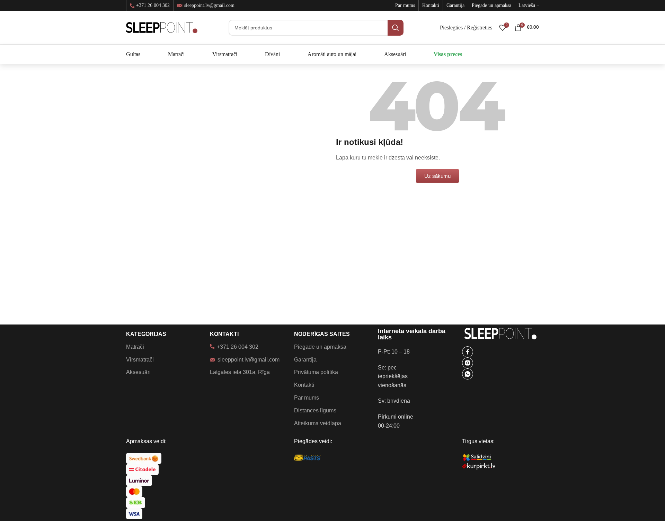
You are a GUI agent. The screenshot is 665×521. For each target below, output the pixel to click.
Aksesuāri (138, 372)
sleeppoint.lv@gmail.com (209, 5)
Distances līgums (315, 410)
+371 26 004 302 (153, 5)
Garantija (305, 360)
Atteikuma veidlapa (317, 423)
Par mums (306, 398)
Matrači (135, 347)
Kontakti (304, 385)
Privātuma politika (316, 372)
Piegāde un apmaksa (320, 347)
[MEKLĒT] (396, 28)
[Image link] (467, 351)
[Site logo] (161, 27)
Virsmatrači (140, 360)
